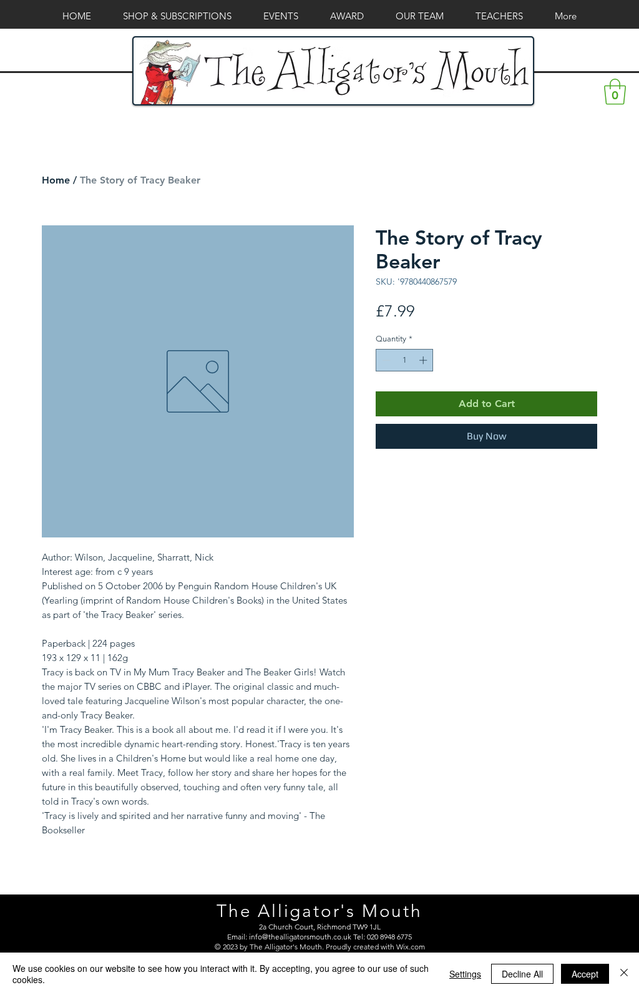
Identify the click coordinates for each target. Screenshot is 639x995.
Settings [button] (465, 974)
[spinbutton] (405, 360)
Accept (585, 974)
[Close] (624, 974)
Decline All (522, 974)
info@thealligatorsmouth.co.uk (300, 936)
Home (56, 180)
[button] (615, 92)
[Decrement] (385, 360)
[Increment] (424, 360)
